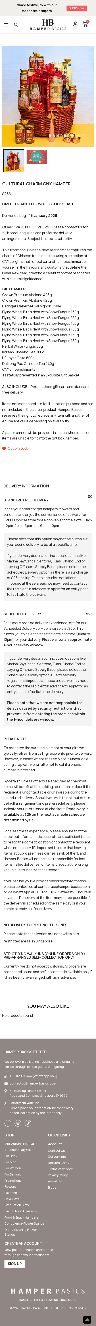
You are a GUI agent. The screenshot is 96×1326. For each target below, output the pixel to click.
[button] (6, 24)
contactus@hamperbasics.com (64, 886)
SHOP (9, 1135)
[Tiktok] (28, 1123)
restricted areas (17, 941)
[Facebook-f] (7, 1123)
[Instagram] (18, 1123)
